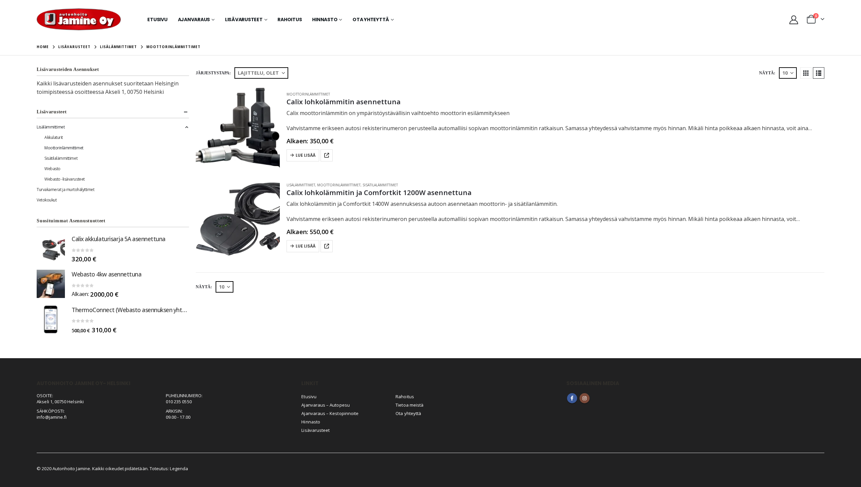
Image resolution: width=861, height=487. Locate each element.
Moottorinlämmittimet (308, 94)
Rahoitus (289, 19)
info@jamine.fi (52, 417)
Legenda (179, 468)
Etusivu (157, 19)
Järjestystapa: (213, 73)
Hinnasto (324, 19)
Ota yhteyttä (370, 19)
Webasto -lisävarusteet (64, 179)
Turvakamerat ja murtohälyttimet (65, 189)
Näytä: (767, 73)
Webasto (52, 169)
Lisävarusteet (244, 19)
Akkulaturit (53, 137)
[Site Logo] (79, 19)
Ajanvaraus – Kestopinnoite (330, 413)
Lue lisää (305, 155)
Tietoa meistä (409, 405)
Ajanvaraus (194, 19)
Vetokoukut (47, 200)
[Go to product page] (238, 127)
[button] (806, 73)
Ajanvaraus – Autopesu (325, 405)
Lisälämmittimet (301, 185)
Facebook (572, 398)
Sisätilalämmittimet (380, 185)
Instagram (584, 398)
